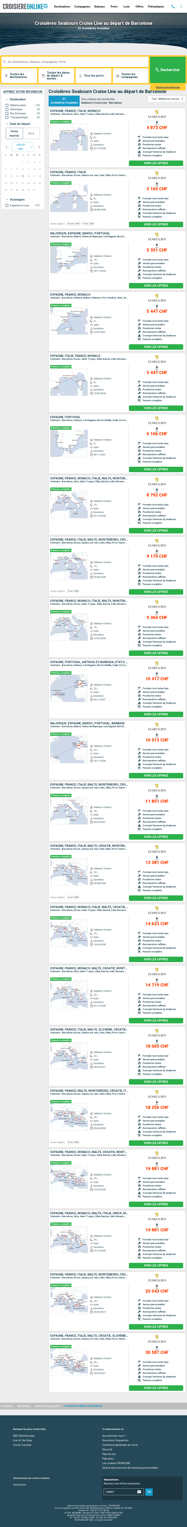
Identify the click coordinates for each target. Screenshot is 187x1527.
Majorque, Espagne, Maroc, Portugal (80, 233)
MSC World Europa (24, 1435)
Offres (140, 6)
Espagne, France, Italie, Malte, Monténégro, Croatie (89, 539)
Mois (31, 133)
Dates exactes (14, 133)
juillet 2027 (20, 146)
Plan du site (109, 1454)
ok (149, 1491)
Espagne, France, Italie (68, 172)
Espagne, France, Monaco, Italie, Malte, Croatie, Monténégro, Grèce (89, 907)
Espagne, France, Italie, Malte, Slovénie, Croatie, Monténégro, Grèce (89, 1029)
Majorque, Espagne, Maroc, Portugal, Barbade (87, 723)
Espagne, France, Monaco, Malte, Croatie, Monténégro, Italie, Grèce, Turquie (89, 1152)
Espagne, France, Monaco (70, 294)
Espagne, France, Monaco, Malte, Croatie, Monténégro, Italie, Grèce (89, 968)
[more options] (181, 6)
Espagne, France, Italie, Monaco (75, 111)
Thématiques (156, 6)
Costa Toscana (22, 1444)
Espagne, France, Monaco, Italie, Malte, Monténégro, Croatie (89, 478)
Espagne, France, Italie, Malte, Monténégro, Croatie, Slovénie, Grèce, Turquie (89, 1274)
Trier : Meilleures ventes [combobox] (165, 98)
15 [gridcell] (23, 176)
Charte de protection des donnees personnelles (130, 1467)
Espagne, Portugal (65, 417)
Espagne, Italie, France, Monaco (75, 355)
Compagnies (82, 6)
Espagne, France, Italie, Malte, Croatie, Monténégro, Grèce (89, 845)
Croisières (7, 1405)
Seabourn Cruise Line (47, 1405)
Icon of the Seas (22, 1440)
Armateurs (23, 1405)
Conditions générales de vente (120, 1444)
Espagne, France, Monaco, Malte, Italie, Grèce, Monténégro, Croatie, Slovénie (89, 1213)
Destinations (62, 6)
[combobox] (76, 61)
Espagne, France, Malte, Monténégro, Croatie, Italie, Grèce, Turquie (89, 1090)
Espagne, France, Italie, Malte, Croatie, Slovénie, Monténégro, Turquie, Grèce (89, 1335)
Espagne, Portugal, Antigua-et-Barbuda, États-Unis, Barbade (89, 662)
